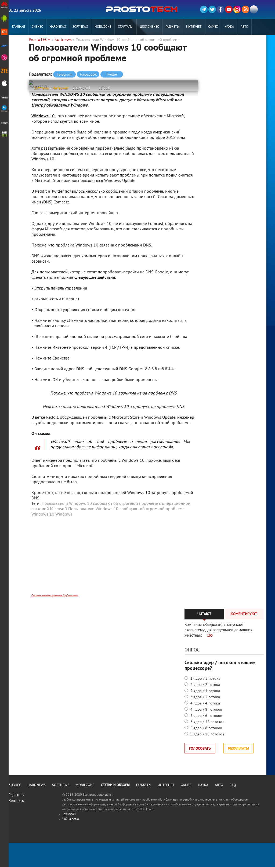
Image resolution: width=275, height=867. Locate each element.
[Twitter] (212, 9)
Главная (18, 27)
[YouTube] (229, 9)
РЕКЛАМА (18, 43)
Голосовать (200, 748)
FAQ (233, 785)
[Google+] (237, 9)
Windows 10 (42, 514)
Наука (229, 27)
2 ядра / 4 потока (204, 691)
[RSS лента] (245, 9)
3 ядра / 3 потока (204, 697)
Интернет (193, 27)
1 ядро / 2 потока (204, 678)
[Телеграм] (204, 9)
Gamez (213, 27)
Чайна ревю (70, 819)
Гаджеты (172, 27)
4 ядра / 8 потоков (205, 709)
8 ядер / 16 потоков (206, 734)
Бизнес (37, 27)
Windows (63, 514)
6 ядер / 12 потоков (206, 722)
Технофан (68, 814)
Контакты (16, 801)
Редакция (16, 795)
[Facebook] (220, 9)
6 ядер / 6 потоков (205, 716)
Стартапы (125, 27)
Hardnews (58, 27)
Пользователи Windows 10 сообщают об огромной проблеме (126, 509)
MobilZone (103, 27)
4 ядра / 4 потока (204, 703)
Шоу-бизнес (149, 27)
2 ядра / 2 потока (204, 685)
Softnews (80, 27)
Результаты (238, 748)
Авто (244, 27)
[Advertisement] (113, 559)
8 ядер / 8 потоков (205, 728)
